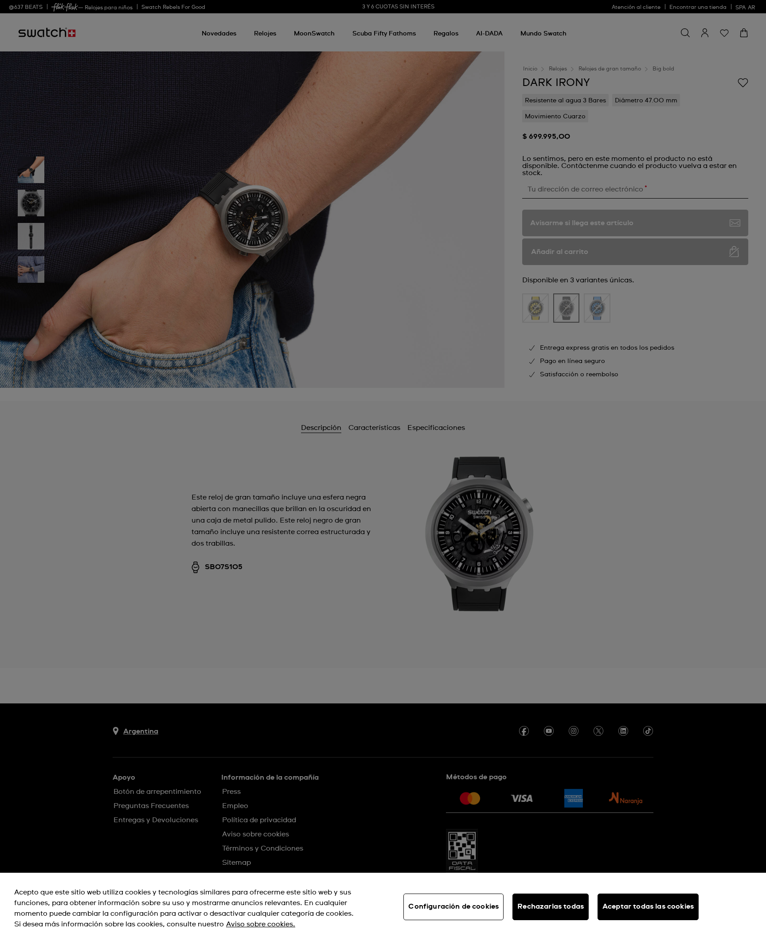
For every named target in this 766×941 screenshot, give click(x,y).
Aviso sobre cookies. (260, 924)
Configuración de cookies (453, 906)
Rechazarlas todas (550, 906)
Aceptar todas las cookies (648, 906)
